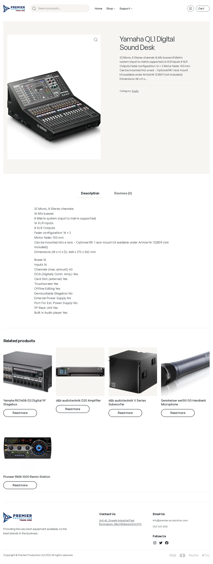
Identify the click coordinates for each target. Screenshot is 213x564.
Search (86, 8)
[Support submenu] (132, 9)
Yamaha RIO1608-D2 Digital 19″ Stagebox (24, 402)
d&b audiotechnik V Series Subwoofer (127, 402)
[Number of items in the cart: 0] (203, 9)
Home (98, 8)
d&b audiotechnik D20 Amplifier (78, 400)
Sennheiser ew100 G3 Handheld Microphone (183, 402)
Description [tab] (90, 193)
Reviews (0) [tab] (123, 193)
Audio (135, 91)
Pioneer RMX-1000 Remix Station (26, 476)
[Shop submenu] (114, 9)
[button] (95, 39)
